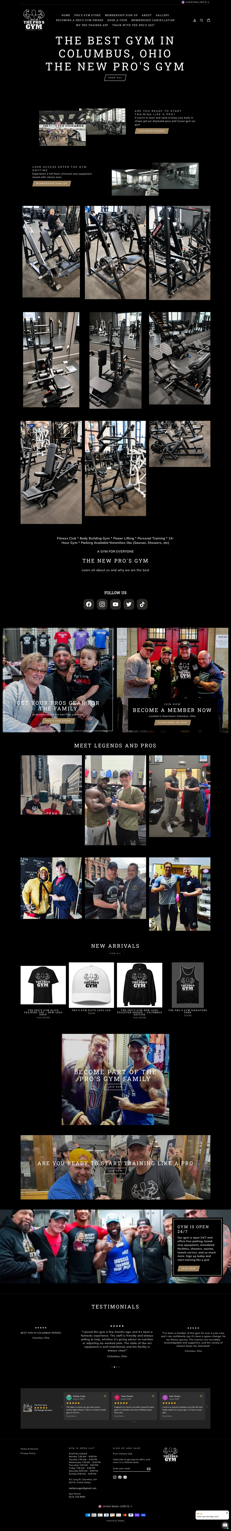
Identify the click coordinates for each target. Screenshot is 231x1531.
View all (115, 953)
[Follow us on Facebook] (88, 604)
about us (103, 570)
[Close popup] (226, 1513)
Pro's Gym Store (87, 15)
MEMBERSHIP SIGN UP (121, 15)
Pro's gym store (58, 721)
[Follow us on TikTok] (142, 604)
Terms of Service (29, 1449)
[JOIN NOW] (115, 1079)
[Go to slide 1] (132, 1421)
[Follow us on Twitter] (129, 604)
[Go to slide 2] (134, 1421)
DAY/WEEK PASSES (152, 131)
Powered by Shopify (115, 1521)
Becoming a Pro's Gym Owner (79, 20)
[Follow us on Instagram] (102, 604)
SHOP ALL (115, 77)
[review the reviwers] (105, 1396)
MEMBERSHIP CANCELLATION (153, 20)
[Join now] (115, 1167)
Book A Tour (117, 20)
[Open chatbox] (225, 1525)
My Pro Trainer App (92, 25)
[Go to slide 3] (136, 1421)
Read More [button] (71, 1416)
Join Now (189, 1268)
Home (66, 15)
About (147, 15)
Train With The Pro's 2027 (133, 25)
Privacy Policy (28, 1453)
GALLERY (162, 15)
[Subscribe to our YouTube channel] (115, 604)
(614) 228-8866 (77, 1496)
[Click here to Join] (172, 680)
